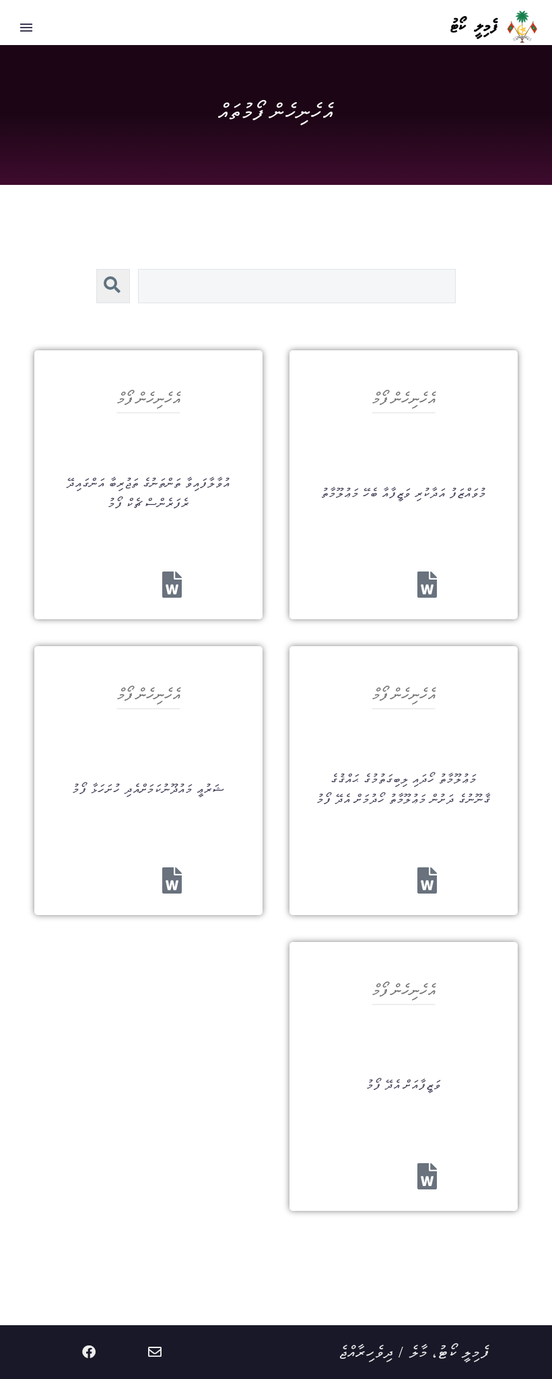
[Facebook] (88, 1352)
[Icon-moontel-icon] (187, 1352)
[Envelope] (154, 1352)
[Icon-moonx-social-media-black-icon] (121, 1352)
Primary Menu (26, 27)
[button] (113, 286)
